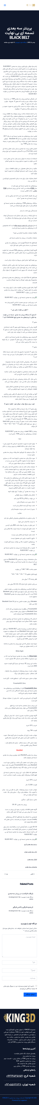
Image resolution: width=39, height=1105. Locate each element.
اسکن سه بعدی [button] (32, 859)
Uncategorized (13, 897)
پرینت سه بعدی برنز (29, 1056)
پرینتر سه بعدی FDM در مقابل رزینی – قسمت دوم (19, 1058)
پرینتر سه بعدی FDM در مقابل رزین (24, 1066)
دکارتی (35, 191)
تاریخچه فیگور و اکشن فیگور (23, 907)
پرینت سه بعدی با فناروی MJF (25, 1061)
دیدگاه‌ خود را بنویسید (21, 42)
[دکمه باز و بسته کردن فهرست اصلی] (4, 5)
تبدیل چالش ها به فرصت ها (26, 1063)
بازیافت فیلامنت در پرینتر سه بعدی (20, 893)
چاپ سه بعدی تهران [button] (30, 852)
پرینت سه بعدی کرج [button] (30, 844)
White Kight (33, 656)
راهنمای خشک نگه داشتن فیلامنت (24, 1053)
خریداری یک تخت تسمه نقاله (23, 225)
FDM (32, 188)
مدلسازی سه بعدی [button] (31, 867)
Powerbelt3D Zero (31, 688)
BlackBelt (19, 750)
